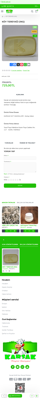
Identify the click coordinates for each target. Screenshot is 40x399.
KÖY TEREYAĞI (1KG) (10, 267)
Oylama (6, 177)
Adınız (5, 155)
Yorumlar (9, 143)
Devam (20, 185)
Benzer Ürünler (8, 202)
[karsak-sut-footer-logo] (4, 240)
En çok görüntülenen (29, 244)
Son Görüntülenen (10, 244)
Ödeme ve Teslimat (27, 143)
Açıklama (20, 94)
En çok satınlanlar (25, 202)
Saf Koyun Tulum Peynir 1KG (29, 225)
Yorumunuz (7, 161)
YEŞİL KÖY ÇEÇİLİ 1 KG (10, 225)
